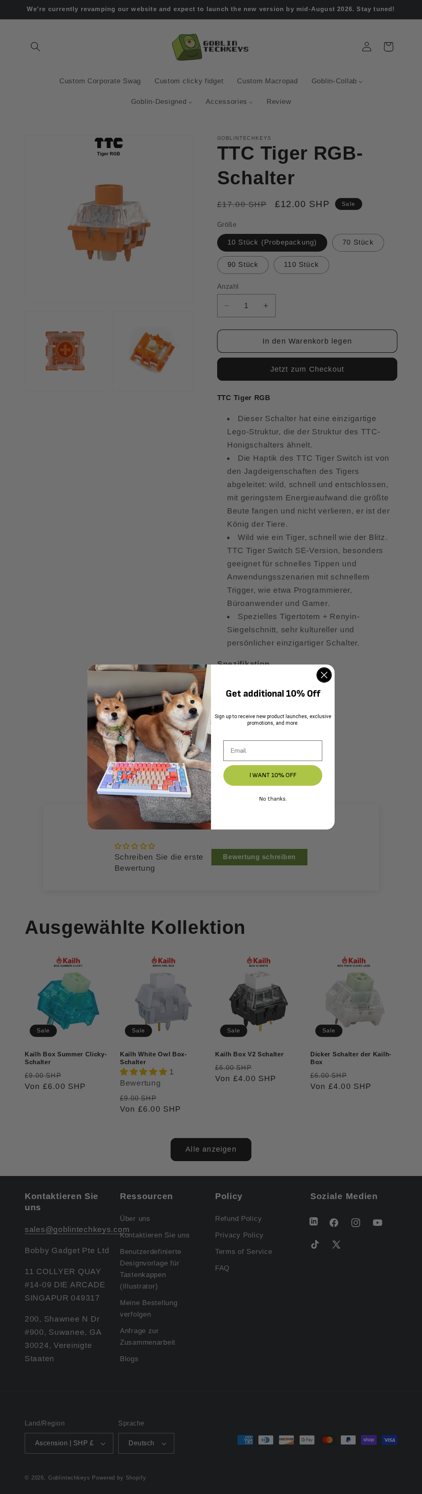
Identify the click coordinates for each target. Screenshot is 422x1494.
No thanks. (273, 798)
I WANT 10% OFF (272, 775)
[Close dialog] (324, 675)
